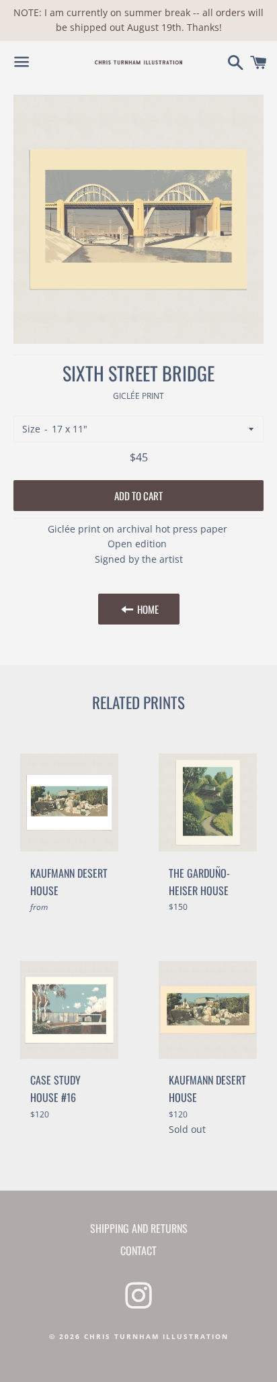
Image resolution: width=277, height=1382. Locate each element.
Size (31, 428)
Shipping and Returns (139, 1228)
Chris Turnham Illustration (156, 1336)
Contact (138, 1250)
